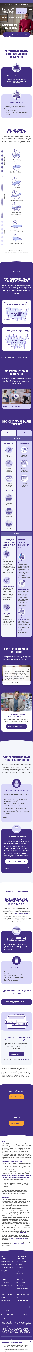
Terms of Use (25, 1306)
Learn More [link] (15, 1097)
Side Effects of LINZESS (7, 1267)
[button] (30, 9)
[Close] (28, 669)
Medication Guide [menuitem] (23, 4)
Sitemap (3, 1318)
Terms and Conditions (5, 1310)
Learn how (5, 0)
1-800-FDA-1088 (23, 1233)
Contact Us (17, 1306)
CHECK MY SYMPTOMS (23, 1294)
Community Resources (22, 1288)
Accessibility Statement (6, 1306)
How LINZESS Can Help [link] (15, 861)
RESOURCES (19, 1279)
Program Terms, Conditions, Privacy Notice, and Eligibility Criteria (16, 1075)
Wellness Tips (19, 1285)
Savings (3, 1297)
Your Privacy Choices (12, 1318)
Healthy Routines (20, 1282)
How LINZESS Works (6, 1264)
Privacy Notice (17, 1310)
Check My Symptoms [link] (15, 726)
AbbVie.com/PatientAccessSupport (17, 1238)
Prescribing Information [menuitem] (11, 4)
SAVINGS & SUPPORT (7, 1294)
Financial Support (5, 1300)
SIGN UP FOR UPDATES (22, 1300)
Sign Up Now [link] (15, 1054)
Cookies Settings (23, 1314)
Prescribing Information (17, 1242)
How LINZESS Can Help (7, 1261)
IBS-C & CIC (19, 1264)
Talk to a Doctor (5, 1282)
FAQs (17, 1297)
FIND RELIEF (4, 1279)
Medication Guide (19, 1243)
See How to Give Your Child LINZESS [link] (15, 1001)
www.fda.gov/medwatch (8, 1233)
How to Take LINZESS (6, 1285)
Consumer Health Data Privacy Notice (9, 1314)
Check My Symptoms (21, 11)
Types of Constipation (21, 1261)
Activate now (24, 1059)
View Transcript (23, 406)
